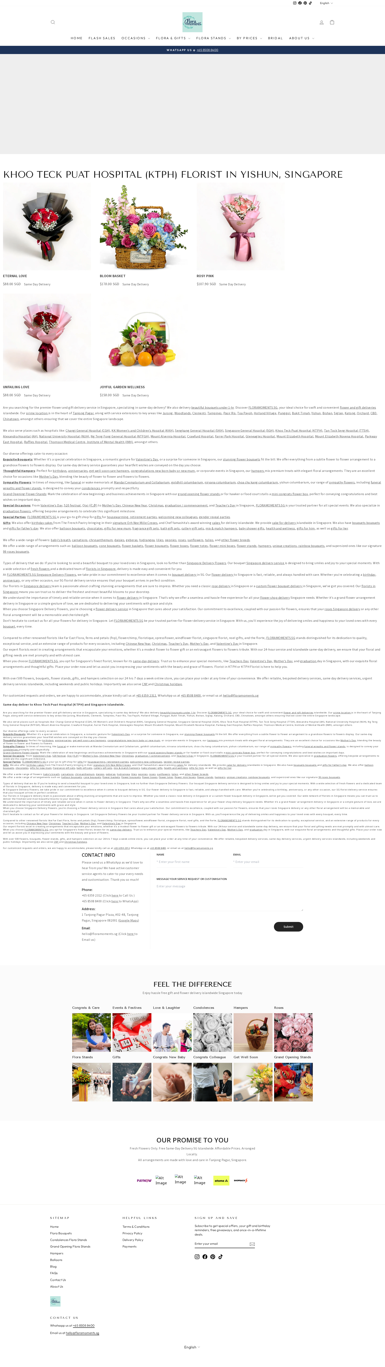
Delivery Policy (133, 1240)
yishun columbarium (294, 482)
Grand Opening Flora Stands (70, 1246)
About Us (300, 38)
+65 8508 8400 (84, 1325)
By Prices (248, 38)
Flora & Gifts (171, 38)
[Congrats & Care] (91, 1032)
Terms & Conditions (136, 1227)
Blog (53, 1266)
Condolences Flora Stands (68, 1240)
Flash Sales (102, 38)
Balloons (56, 1260)
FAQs (54, 1273)
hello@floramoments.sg (100, 934)
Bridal (275, 38)
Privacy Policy (133, 1233)
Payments (130, 1246)
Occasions (134, 38)
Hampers (56, 1253)
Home (77, 38)
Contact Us (58, 1280)
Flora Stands (212, 38)
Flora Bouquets (61, 1233)
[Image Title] (131, 1032)
